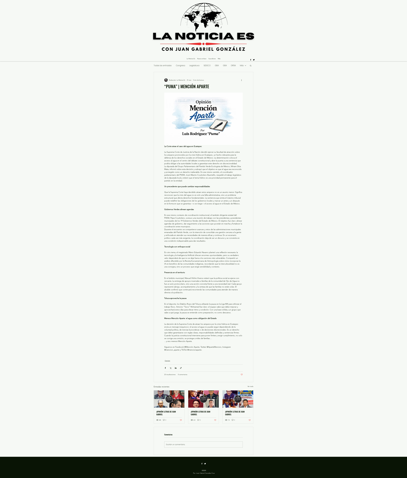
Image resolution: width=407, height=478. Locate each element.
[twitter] (254, 60)
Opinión (167, 361)
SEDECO (207, 65)
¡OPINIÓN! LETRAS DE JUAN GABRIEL (166, 413)
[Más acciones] (241, 80)
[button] (251, 65)
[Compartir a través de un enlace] (181, 368)
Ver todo (250, 386)
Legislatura (194, 65)
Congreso (180, 65)
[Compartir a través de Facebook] (165, 368)
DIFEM (233, 65)
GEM (217, 65)
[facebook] (251, 60)
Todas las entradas (163, 65)
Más (242, 65)
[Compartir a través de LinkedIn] (176, 368)
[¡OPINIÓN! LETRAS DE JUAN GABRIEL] (169, 399)
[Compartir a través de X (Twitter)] (170, 368)
